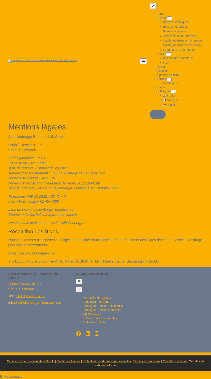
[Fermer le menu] (153, 6)
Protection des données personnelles (107, 361)
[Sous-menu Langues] (173, 91)
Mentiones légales (68, 361)
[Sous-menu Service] (168, 54)
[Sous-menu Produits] (169, 18)
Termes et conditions (146, 361)
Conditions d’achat (175, 361)
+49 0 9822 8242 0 (30, 296)
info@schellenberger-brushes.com (35, 302)
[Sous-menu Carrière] (169, 79)
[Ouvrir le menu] (143, 61)
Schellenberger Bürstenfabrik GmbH (30, 361)
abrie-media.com (108, 365)
